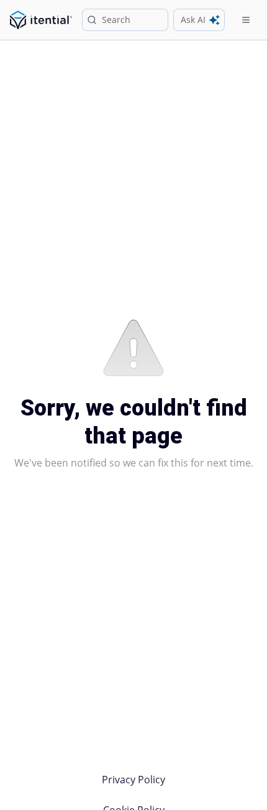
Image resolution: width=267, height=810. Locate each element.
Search (116, 19)
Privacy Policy (133, 779)
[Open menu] (246, 20)
